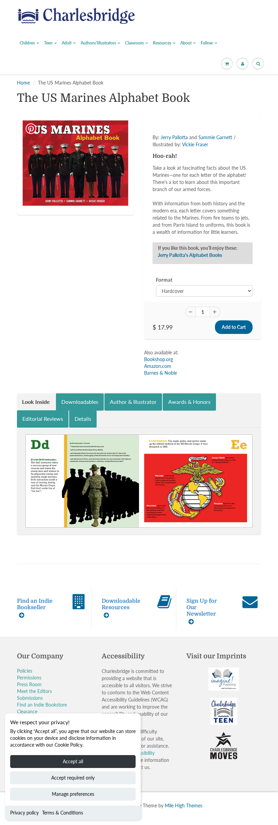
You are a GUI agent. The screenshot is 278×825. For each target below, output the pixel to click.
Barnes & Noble (160, 373)
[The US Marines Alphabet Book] (75, 163)
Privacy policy (24, 812)
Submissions (30, 698)
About (186, 42)
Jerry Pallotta (174, 137)
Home (23, 83)
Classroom (134, 42)
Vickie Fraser (195, 144)
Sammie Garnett (215, 137)
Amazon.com (157, 366)
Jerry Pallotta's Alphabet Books (190, 255)
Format (164, 280)
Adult (67, 42)
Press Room (29, 684)
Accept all (73, 761)
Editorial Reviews (42, 418)
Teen (48, 42)
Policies (24, 671)
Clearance (27, 711)
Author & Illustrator (133, 401)
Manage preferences (73, 794)
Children (27, 42)
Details (83, 418)
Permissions (29, 677)
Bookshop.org (158, 359)
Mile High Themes (183, 805)
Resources (162, 42)
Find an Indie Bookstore (42, 705)
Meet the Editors (34, 691)
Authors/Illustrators (98, 42)
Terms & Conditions (62, 812)
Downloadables (79, 401)
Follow (207, 42)
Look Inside (36, 401)
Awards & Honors (189, 401)
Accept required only (73, 778)
